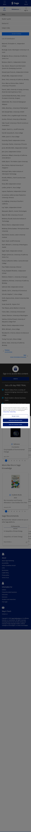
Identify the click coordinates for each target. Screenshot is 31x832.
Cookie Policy (13, 411)
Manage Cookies (15, 416)
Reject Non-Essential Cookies (15, 424)
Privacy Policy (6, 411)
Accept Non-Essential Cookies (15, 420)
